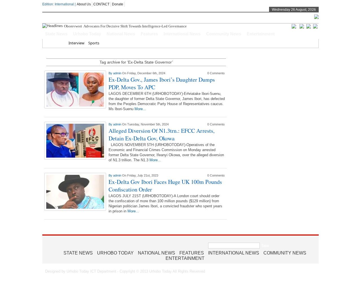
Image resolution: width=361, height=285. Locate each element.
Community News (223, 33)
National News (121, 33)
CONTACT (101, 4)
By (111, 73)
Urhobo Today (87, 33)
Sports (93, 42)
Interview (76, 42)
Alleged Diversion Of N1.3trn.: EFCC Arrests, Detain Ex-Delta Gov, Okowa (162, 134)
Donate (117, 4)
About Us (84, 4)
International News (182, 33)
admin (117, 73)
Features (149, 33)
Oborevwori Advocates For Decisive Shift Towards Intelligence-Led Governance (126, 26)
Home (59, 42)
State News (56, 33)
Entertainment (261, 33)
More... (140, 109)
